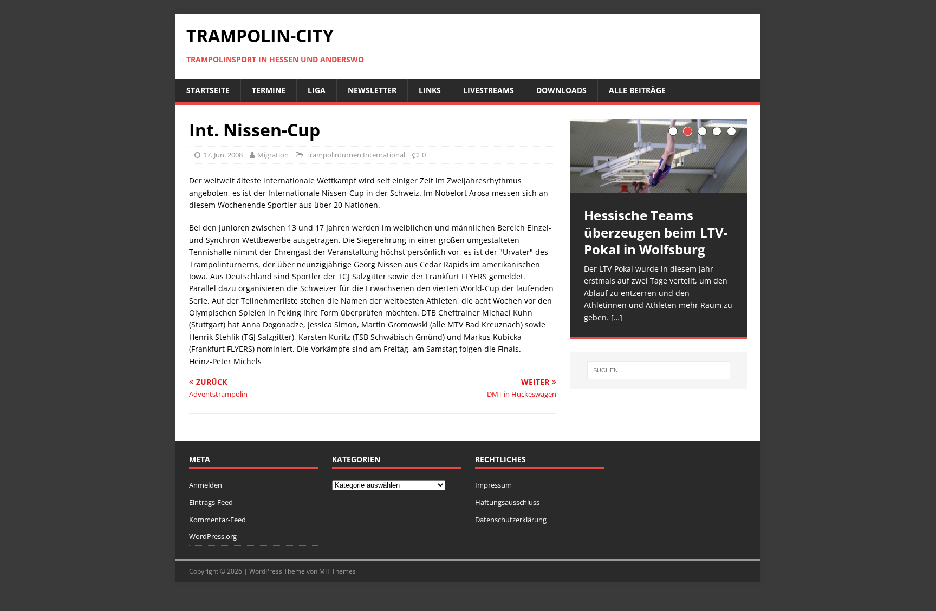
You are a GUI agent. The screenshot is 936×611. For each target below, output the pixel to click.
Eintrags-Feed (211, 502)
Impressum (493, 485)
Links (430, 90)
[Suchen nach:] (658, 370)
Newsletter (372, 90)
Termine (268, 90)
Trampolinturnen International (355, 155)
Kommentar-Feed (217, 519)
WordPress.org (213, 536)
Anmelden (205, 485)
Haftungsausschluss (507, 502)
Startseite (208, 90)
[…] (616, 317)
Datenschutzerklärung (511, 519)
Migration (273, 155)
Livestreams (488, 90)
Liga (317, 90)
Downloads (561, 90)
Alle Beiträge (637, 90)
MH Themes (337, 571)
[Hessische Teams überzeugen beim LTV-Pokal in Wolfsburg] (658, 156)
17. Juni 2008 (223, 155)
